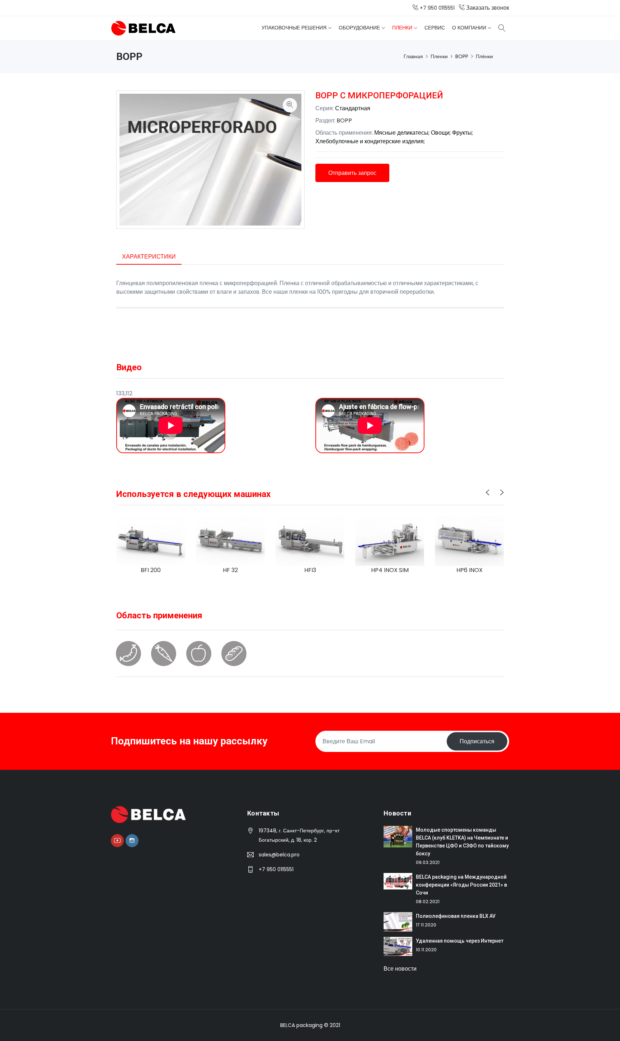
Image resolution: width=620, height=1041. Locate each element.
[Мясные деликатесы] (128, 659)
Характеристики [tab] (149, 256)
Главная (413, 56)
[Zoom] (290, 105)
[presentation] (487, 493)
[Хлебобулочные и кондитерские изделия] (233, 659)
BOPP (461, 56)
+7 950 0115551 (276, 869)
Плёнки (484, 56)
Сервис (434, 27)
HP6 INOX (390, 570)
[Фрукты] (198, 659)
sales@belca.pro (279, 854)
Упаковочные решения (294, 27)
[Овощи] (163, 659)
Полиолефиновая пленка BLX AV (455, 916)
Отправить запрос (352, 173)
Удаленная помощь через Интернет (459, 941)
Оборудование (359, 27)
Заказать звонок (487, 8)
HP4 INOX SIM (310, 570)
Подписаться (477, 741)
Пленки (402, 27)
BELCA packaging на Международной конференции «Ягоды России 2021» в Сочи (461, 885)
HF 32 (150, 570)
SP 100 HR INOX (469, 570)
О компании (469, 27)
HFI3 (230, 570)
